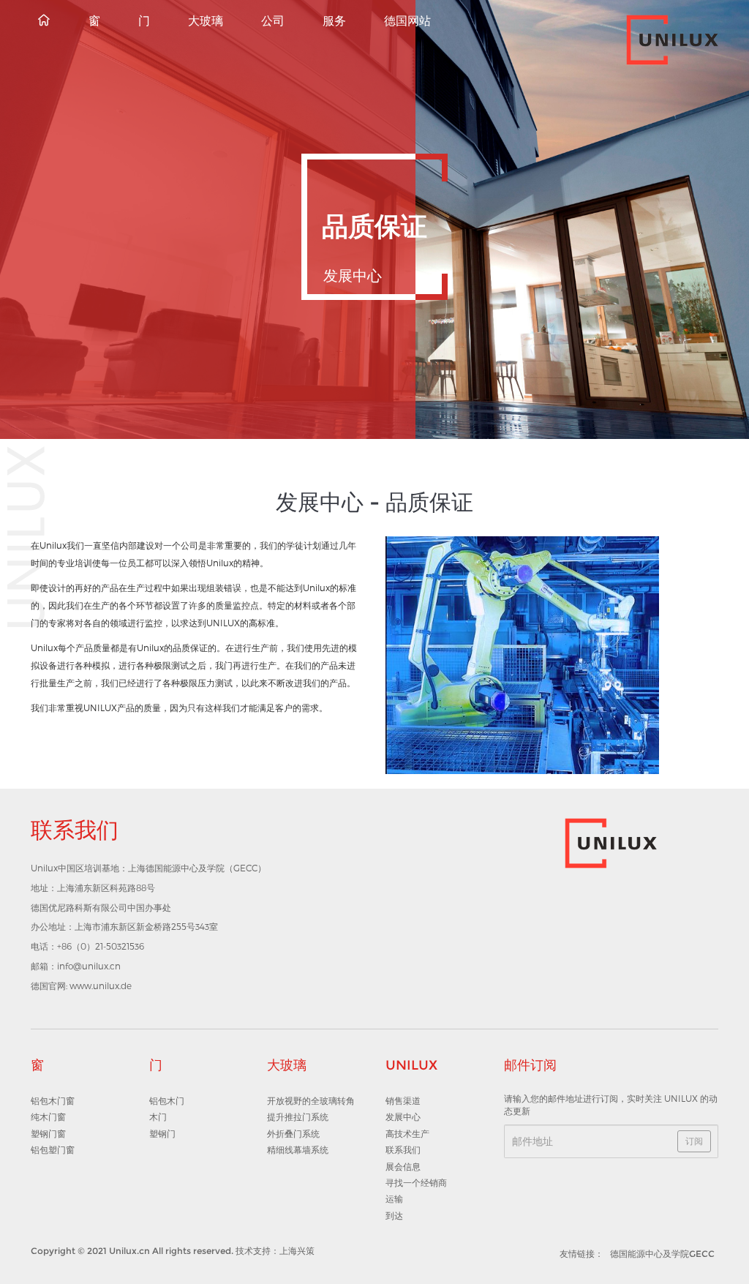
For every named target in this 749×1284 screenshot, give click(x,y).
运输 (394, 1198)
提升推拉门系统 (297, 1116)
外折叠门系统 (293, 1133)
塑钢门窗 (48, 1133)
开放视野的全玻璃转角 (311, 1100)
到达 (394, 1215)
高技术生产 (407, 1133)
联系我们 (403, 1149)
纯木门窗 (48, 1116)
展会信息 (403, 1166)
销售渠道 (403, 1100)
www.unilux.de (100, 985)
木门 (158, 1116)
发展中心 (403, 1116)
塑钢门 (162, 1133)
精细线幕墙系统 (297, 1149)
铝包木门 (166, 1100)
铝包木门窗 (53, 1100)
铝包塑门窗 (53, 1149)
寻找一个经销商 (416, 1182)
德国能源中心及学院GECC (662, 1253)
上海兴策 (297, 1250)
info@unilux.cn (89, 966)
